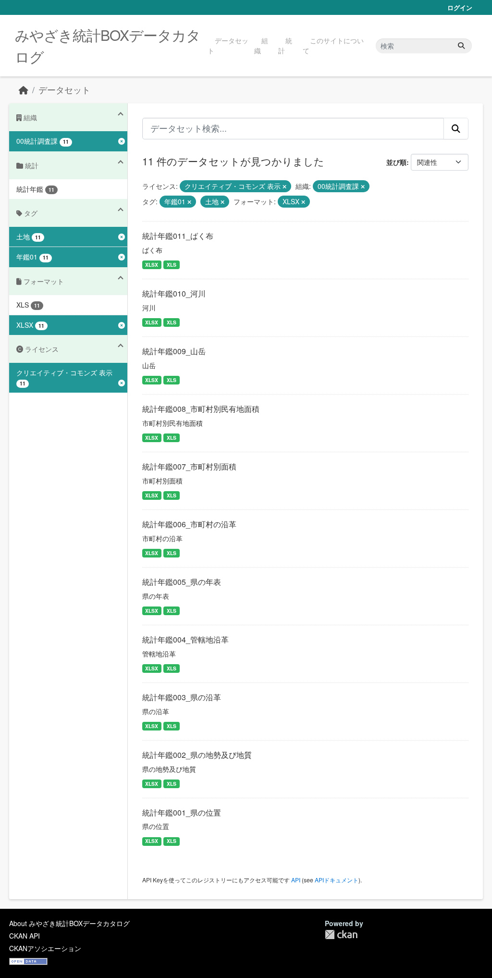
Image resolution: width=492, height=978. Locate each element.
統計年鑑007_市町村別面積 (189, 466)
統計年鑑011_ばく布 (177, 235)
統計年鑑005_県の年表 (181, 581)
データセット (228, 45)
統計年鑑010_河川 (174, 293)
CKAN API (24, 936)
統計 (285, 45)
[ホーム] (23, 90)
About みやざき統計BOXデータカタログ (69, 923)
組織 (261, 45)
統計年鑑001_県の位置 (181, 812)
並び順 (396, 162)
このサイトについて (333, 45)
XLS (171, 264)
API (295, 880)
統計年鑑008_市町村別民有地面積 (200, 408)
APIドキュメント (336, 880)
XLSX (151, 264)
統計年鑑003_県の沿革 (181, 697)
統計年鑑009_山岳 (174, 351)
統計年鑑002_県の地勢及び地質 (197, 754)
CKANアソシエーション (45, 948)
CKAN (341, 934)
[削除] (284, 186)
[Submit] (461, 45)
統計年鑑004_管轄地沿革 (185, 639)
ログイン (459, 7)
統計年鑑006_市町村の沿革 (189, 524)
